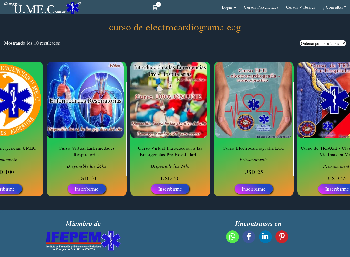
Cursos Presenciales (261, 7)
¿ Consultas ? (334, 7)
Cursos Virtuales (300, 7)
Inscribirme (87, 189)
